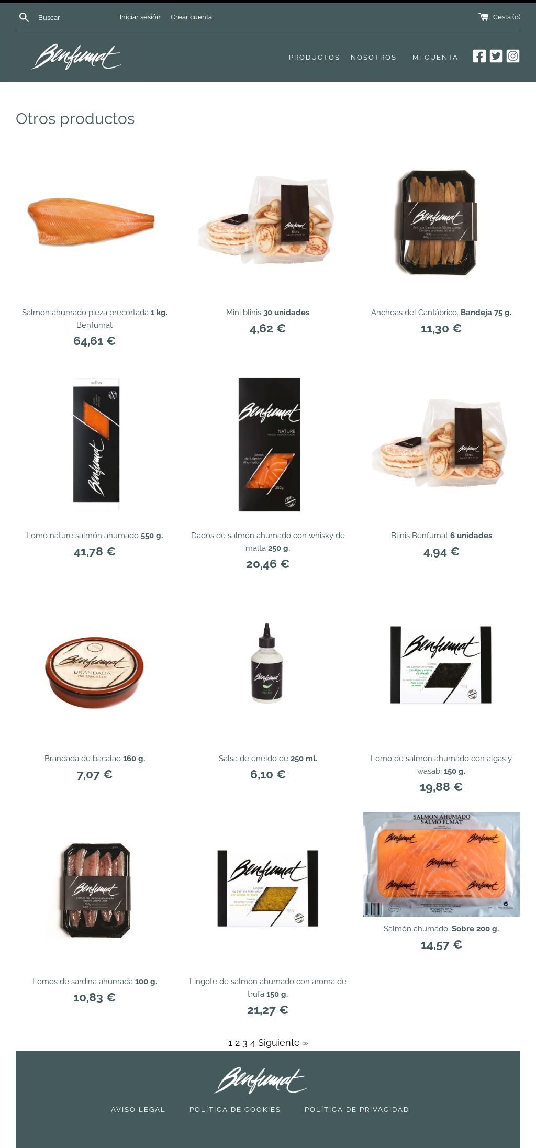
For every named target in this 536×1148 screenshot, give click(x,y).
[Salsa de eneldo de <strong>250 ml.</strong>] (268, 667)
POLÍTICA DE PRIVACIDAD (357, 1109)
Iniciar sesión (140, 17)
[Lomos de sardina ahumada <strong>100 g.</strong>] (94, 891)
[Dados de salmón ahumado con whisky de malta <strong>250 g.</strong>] (268, 444)
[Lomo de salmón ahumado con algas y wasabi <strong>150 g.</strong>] (441, 667)
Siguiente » (283, 1042)
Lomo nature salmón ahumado (94, 535)
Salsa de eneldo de (268, 758)
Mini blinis (267, 312)
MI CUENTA (435, 57)
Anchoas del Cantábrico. (441, 312)
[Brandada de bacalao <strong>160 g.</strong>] (94, 667)
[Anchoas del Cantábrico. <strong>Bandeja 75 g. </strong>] (441, 221)
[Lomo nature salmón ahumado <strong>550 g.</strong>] (94, 444)
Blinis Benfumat (441, 535)
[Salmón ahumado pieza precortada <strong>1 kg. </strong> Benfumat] (94, 221)
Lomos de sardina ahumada (94, 981)
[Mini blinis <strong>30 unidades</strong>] (268, 221)
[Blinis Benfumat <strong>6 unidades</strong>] (441, 444)
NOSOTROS (374, 57)
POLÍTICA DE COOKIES (235, 1109)
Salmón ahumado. (441, 928)
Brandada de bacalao (94, 758)
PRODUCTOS (314, 57)
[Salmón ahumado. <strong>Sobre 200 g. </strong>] (441, 864)
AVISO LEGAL (138, 1109)
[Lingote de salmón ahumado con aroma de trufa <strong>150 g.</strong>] (268, 891)
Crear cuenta (191, 17)
